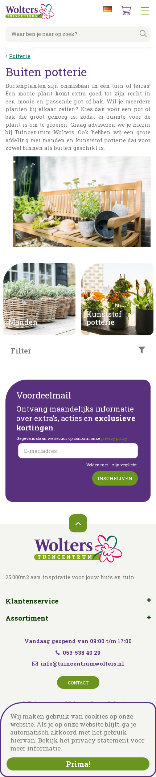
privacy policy (114, 438)
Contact (78, 683)
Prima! (78, 764)
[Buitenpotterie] (82, 201)
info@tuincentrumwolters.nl (82, 663)
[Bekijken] (126, 10)
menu (145, 11)
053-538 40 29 (81, 652)
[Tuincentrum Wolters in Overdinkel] (29, 11)
